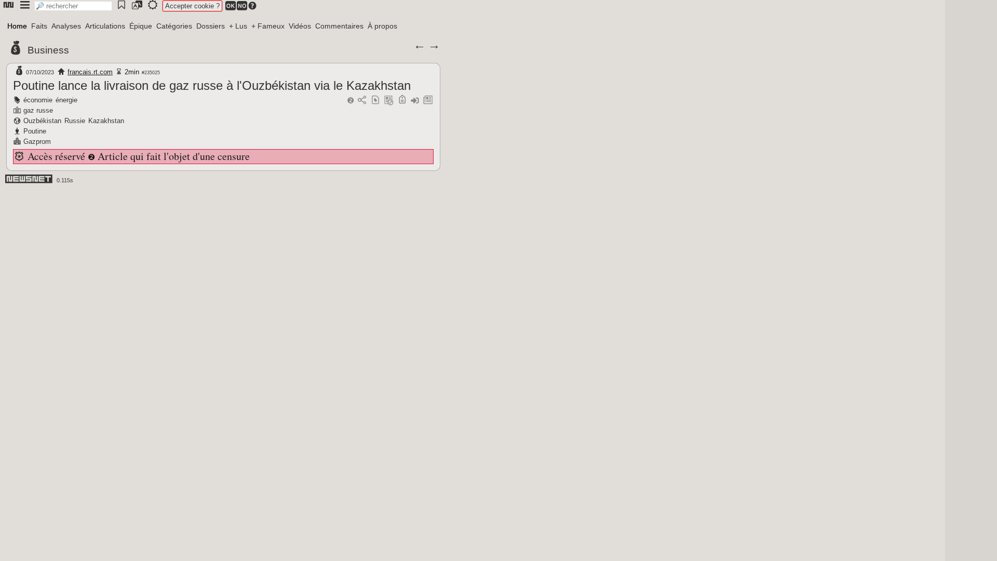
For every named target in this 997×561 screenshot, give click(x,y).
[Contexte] (389, 100)
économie (37, 100)
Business (48, 50)
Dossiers (210, 26)
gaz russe (38, 110)
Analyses (66, 26)
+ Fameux (268, 26)
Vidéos (300, 26)
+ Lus (238, 26)
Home (17, 26)
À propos (382, 26)
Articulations (105, 26)
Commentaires (339, 26)
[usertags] (375, 100)
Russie (74, 121)
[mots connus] (402, 100)
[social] (362, 100)
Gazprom (37, 141)
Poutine (34, 131)
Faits (39, 26)
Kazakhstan (106, 121)
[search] (73, 6)
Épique (140, 26)
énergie (66, 100)
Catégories (174, 26)
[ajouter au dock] (415, 100)
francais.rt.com (90, 72)
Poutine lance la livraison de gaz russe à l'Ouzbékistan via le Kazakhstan (212, 85)
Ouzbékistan (42, 121)
